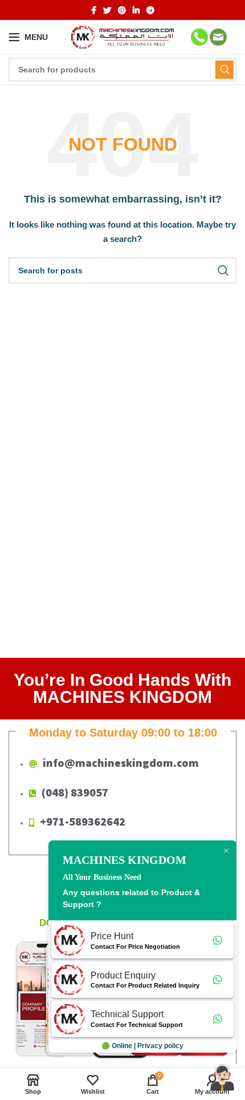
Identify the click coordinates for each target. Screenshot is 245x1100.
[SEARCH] (224, 69)
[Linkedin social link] (136, 10)
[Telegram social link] (150, 10)
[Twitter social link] (107, 10)
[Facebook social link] (94, 10)
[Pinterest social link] (122, 10)
